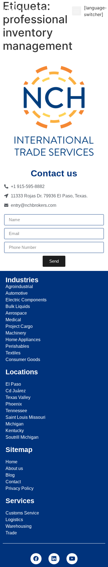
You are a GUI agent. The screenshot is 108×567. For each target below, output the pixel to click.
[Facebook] (36, 558)
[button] (76, 10)
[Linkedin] (54, 558)
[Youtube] (72, 558)
